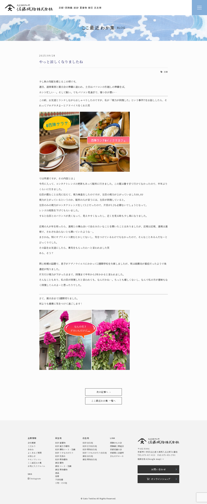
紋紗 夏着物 (60, 442)
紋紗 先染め (60, 456)
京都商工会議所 (117, 452)
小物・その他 (61, 482)
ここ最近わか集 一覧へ (103, 400)
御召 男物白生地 (90, 459)
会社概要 (32, 442)
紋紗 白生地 (88, 442)
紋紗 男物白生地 (90, 449)
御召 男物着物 (61, 469)
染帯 (57, 476)
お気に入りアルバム (36, 466)
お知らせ (32, 456)
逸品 (57, 472)
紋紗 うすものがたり (64, 452)
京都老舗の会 (116, 449)
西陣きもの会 (116, 442)
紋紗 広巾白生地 (90, 446)
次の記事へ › (103, 391)
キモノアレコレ (34, 459)
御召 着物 (59, 462)
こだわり (32, 446)
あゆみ (31, 449)
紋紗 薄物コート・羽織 (65, 449)
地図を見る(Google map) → (151, 459)
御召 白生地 (88, 456)
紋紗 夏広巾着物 (62, 446)
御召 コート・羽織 (63, 466)
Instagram (35, 478)
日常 (166, 71)
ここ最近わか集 (35, 462)
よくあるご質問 (35, 452)
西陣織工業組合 (117, 446)
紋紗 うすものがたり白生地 (95, 452)
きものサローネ (117, 456)
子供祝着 (59, 479)
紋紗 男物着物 (61, 459)
